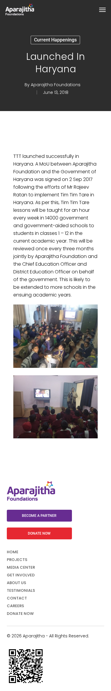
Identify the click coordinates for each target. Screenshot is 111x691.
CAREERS (15, 606)
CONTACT (17, 598)
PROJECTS (17, 559)
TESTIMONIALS (21, 590)
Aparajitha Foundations (56, 85)
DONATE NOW (20, 613)
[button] (102, 9)
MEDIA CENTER (21, 567)
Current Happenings (55, 40)
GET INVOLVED (21, 575)
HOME (12, 552)
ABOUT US (16, 583)
